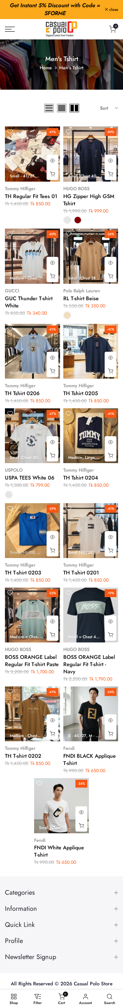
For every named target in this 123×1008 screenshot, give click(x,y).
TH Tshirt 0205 (80, 393)
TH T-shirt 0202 (23, 756)
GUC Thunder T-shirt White (28, 302)
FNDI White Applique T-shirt (59, 851)
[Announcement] (55, 9)
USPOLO (14, 470)
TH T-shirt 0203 (23, 572)
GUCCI (12, 290)
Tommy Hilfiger (20, 188)
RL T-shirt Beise (81, 298)
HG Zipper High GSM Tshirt (88, 199)
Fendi (69, 748)
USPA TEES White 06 (29, 478)
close (113, 9)
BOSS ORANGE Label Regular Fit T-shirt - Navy (89, 664)
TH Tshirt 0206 (22, 393)
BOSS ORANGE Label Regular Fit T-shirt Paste (32, 660)
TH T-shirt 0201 (81, 572)
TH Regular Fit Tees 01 (31, 196)
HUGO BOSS (76, 188)
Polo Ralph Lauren (81, 290)
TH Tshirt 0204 (80, 478)
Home (46, 67)
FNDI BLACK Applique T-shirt (89, 759)
